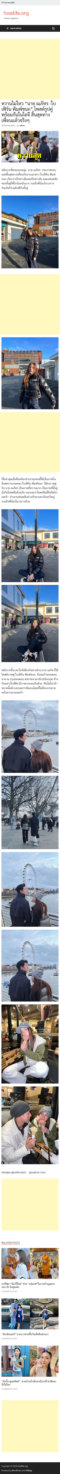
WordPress (16, 1470)
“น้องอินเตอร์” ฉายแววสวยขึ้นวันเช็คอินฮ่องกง (24, 1334)
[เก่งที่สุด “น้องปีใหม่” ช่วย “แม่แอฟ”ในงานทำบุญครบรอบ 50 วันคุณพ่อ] (30, 1279)
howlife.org (16, 12)
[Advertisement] (30, 69)
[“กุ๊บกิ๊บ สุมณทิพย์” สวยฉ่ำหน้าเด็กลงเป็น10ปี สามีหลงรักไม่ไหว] (30, 1377)
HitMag (29, 1470)
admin (22, 125)
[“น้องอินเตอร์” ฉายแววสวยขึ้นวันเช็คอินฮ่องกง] (30, 1330)
